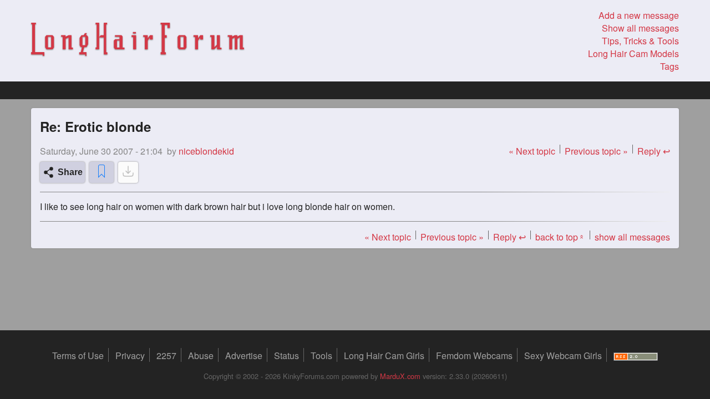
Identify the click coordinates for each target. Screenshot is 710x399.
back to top (560, 237)
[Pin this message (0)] (101, 172)
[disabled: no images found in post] (128, 172)
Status (286, 355)
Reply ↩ (653, 151)
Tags (669, 66)
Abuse (201, 355)
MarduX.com (400, 376)
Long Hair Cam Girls (384, 355)
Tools (321, 355)
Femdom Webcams (474, 355)
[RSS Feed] (635, 355)
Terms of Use (78, 355)
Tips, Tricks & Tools (640, 40)
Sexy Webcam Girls (563, 355)
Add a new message (639, 15)
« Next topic (532, 151)
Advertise (243, 355)
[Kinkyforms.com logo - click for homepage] (137, 41)
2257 (166, 355)
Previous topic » (596, 151)
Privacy (130, 355)
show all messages (632, 237)
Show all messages (640, 28)
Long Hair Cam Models (633, 53)
